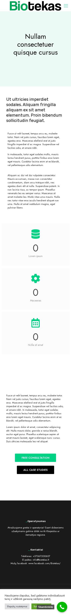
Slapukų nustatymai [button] (17, 606)
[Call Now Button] (62, 607)
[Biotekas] (35, 5)
